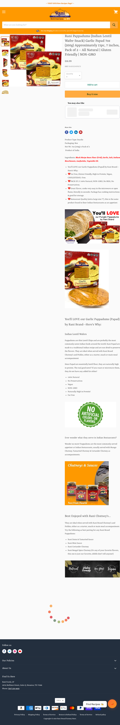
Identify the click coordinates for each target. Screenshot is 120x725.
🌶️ (112, 703)
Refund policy (101, 715)
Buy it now (92, 94)
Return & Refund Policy (68, 715)
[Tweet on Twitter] (71, 132)
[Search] (114, 25)
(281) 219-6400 (13, 689)
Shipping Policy (34, 715)
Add (113, 112)
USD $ (58, 700)
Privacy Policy (19, 715)
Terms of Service (49, 715)
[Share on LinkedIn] (76, 132)
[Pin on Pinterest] (80, 132)
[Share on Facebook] (66, 132)
